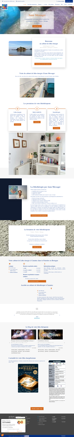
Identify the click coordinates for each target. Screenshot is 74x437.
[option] (37, 154)
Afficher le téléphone (61, 1)
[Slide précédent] (10, 154)
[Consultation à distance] (23, 334)
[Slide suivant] (64, 154)
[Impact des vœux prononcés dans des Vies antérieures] (50, 334)
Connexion (63, 435)
